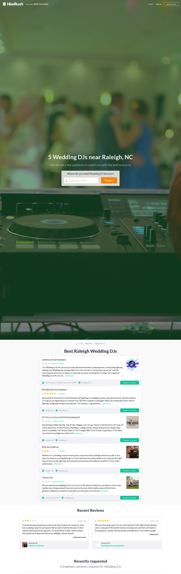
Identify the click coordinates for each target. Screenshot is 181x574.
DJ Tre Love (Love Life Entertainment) (61, 422)
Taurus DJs (47, 482)
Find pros (109, 182)
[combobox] (81, 183)
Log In (150, 4)
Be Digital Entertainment (54, 394)
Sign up (158, 4)
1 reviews (61, 398)
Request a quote (129, 387)
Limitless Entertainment (54, 364)
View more (69, 380)
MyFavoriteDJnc (50, 451)
